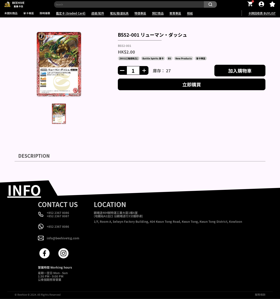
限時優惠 (45, 13)
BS (169, 58)
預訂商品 (158, 13)
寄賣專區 (175, 13)
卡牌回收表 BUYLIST (262, 13)
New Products (183, 58)
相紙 (190, 13)
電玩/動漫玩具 (119, 13)
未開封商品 (11, 13)
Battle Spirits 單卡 (153, 58)
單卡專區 (28, 13)
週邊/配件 (97, 13)
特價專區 (140, 13)
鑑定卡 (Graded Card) (70, 13)
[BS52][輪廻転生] (128, 58)
